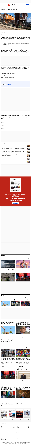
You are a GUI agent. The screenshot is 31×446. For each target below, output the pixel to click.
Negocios (17, 321)
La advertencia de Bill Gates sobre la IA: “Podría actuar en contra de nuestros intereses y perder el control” (8, 359)
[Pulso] (11, 418)
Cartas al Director (4, 8)
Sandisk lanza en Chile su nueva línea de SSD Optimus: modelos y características (7, 383)
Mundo (2, 386)
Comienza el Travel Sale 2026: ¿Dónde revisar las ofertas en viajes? (5, 298)
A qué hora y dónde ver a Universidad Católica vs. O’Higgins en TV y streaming (15, 299)
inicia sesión (4, 84)
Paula (17, 386)
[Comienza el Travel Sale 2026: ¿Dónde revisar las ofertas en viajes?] (5, 303)
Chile (1, 321)
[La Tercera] (4, 418)
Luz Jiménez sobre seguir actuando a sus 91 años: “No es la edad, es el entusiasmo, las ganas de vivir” (23, 388)
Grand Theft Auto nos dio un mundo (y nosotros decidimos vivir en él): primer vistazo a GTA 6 (23, 258)
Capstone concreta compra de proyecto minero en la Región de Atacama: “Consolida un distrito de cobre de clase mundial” (15, 126)
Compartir (2, 32)
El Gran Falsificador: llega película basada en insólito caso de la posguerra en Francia (22, 380)
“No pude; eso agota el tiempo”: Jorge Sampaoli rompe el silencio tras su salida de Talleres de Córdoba (23, 363)
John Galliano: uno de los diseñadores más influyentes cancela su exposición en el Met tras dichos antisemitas (14, 118)
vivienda (10, 77)
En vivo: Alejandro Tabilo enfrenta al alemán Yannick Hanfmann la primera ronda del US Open (23, 359)
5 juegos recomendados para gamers (23, 269)
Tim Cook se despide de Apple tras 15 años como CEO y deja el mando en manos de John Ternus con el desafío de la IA (15, 123)
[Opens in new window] (19, 418)
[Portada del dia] (15, 191)
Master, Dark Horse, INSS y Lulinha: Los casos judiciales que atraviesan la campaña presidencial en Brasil (8, 388)
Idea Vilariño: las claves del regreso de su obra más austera (23, 383)
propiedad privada (6, 77)
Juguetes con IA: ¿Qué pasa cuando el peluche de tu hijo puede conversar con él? (23, 400)
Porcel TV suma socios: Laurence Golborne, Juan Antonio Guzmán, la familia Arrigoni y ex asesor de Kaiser (14, 161)
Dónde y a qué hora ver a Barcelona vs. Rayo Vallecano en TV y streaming (25, 299)
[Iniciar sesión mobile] (29, 4)
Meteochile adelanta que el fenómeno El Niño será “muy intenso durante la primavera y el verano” (8, 258)
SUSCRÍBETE (15, 203)
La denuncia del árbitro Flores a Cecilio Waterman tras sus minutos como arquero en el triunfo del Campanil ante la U (23, 347)
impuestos (12, 77)
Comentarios (6, 32)
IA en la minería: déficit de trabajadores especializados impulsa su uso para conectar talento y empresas (15, 115)
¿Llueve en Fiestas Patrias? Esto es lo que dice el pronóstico (7, 363)
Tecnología (2, 366)
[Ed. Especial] (27, 418)
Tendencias (2, 343)
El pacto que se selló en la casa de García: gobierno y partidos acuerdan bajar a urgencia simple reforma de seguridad (13, 158)
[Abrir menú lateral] (1, 4)
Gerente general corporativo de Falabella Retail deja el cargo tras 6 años (22, 340)
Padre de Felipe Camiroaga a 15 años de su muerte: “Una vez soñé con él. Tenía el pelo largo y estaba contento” (13, 148)
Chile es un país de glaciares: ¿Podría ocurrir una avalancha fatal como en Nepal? (8, 270)
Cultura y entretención (19, 366)
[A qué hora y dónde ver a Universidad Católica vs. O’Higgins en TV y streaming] (15, 303)
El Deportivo (18, 343)
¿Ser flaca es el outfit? (19, 403)
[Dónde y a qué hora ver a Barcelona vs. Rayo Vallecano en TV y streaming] (25, 303)
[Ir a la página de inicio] (15, 5)
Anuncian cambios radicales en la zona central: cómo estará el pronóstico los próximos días (7, 346)
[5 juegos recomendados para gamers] (23, 277)
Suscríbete (9, 84)
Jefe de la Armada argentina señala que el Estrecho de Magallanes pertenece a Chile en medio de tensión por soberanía (14, 145)
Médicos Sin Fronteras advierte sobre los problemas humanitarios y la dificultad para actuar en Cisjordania (8, 401)
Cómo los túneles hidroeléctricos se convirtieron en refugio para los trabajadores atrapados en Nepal (7, 404)
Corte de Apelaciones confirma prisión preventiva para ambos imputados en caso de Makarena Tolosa (8, 337)
